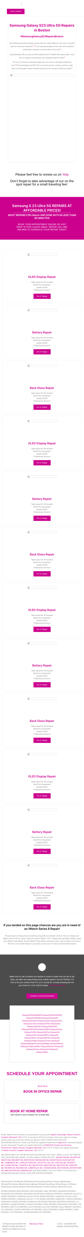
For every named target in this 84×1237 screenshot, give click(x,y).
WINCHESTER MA (12, 1171)
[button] (79, 4)
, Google (28, 1148)
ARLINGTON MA (62, 1157)
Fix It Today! (42, 296)
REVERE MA (10, 1168)
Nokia (14, 1148)
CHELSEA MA (60, 1163)
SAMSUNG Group (51, 1145)
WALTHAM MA (63, 1168)
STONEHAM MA (49, 1168)
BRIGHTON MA (56, 1160)
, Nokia (69, 1135)
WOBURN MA (26, 1171)
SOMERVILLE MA (35, 1168)
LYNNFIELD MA (25, 1165)
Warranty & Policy (36, 1224)
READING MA (21, 1168)
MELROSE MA (62, 1165)
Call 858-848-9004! (57, 985)
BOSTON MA (29, 1160)
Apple (53, 1135)
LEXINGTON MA (11, 1165)
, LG (18, 1137)
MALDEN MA (37, 1165)
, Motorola (12, 1137)
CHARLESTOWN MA (27, 1163)
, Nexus (76, 1135)
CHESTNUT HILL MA (45, 1163)
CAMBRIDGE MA (11, 1163)
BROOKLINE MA (42, 1160)
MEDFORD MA (50, 1165)
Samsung (61, 1135)
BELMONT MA (17, 1160)
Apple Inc (61, 1142)
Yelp (65, 174)
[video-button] (42, 967)
